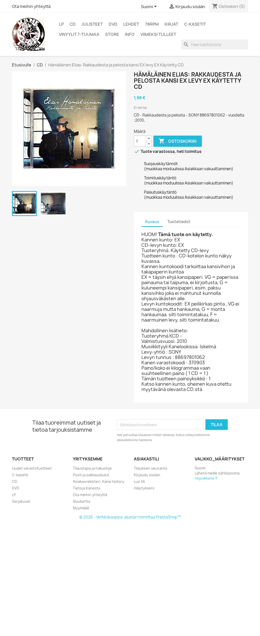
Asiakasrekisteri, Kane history (98, 481)
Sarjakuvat (21, 501)
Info (130, 34)
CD (73, 24)
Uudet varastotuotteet (32, 468)
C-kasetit (195, 24)
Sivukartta (81, 501)
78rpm (152, 24)
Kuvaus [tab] (152, 221)
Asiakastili (146, 459)
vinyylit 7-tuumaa (79, 34)
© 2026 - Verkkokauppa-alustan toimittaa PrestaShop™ (130, 517)
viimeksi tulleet (158, 34)
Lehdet (131, 24)
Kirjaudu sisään (147, 474)
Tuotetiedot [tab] (178, 221)
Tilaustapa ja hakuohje (92, 468)
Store (112, 34)
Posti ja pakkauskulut (91, 474)
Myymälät (81, 507)
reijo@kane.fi (206, 478)
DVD (113, 24)
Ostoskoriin (178, 141)
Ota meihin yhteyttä (31, 6)
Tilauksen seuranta (150, 468)
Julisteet (92, 24)
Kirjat (171, 24)
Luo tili (139, 481)
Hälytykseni (144, 488)
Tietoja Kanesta (86, 488)
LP (61, 24)
